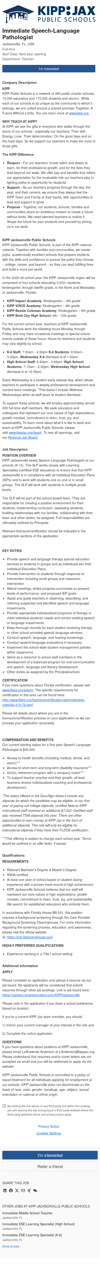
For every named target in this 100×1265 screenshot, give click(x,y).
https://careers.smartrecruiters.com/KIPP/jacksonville (41, 995)
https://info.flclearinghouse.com (30, 937)
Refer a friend (50, 1166)
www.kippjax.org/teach (25, 432)
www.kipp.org (79, 113)
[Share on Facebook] (11, 1191)
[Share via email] (23, 1191)
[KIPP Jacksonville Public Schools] (48, 14)
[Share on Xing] (29, 1191)
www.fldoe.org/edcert (17, 690)
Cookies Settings (49, 1133)
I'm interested (49, 68)
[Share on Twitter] (17, 1191)
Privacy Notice (48, 1126)
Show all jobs (10, 1246)
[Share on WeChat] (35, 1191)
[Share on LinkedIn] (5, 1191)
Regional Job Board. (23, 437)
